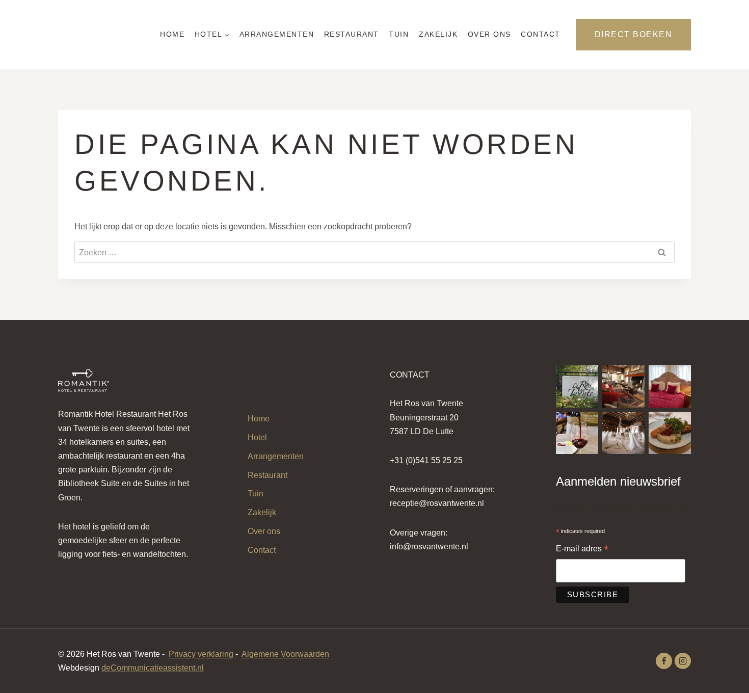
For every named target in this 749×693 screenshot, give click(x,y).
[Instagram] (683, 661)
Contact (540, 34)
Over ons (489, 34)
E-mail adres (582, 549)
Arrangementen (276, 34)
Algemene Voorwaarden (285, 654)
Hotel (257, 437)
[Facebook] (664, 661)
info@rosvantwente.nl (429, 546)
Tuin (399, 34)
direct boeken (634, 34)
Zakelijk (438, 34)
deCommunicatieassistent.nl (152, 667)
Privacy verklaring (201, 654)
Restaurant (351, 34)
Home (172, 34)
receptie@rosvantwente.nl (437, 503)
